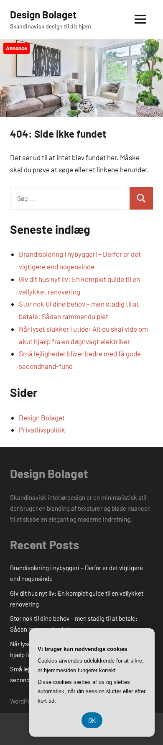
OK (92, 720)
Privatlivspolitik (42, 429)
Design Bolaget (43, 14)
